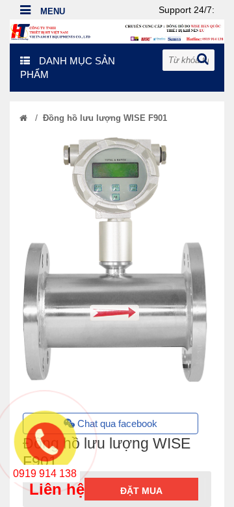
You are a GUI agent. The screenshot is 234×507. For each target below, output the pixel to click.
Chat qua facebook (116, 423)
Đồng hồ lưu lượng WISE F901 (105, 118)
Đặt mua (141, 491)
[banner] (117, 30)
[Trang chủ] (23, 118)
